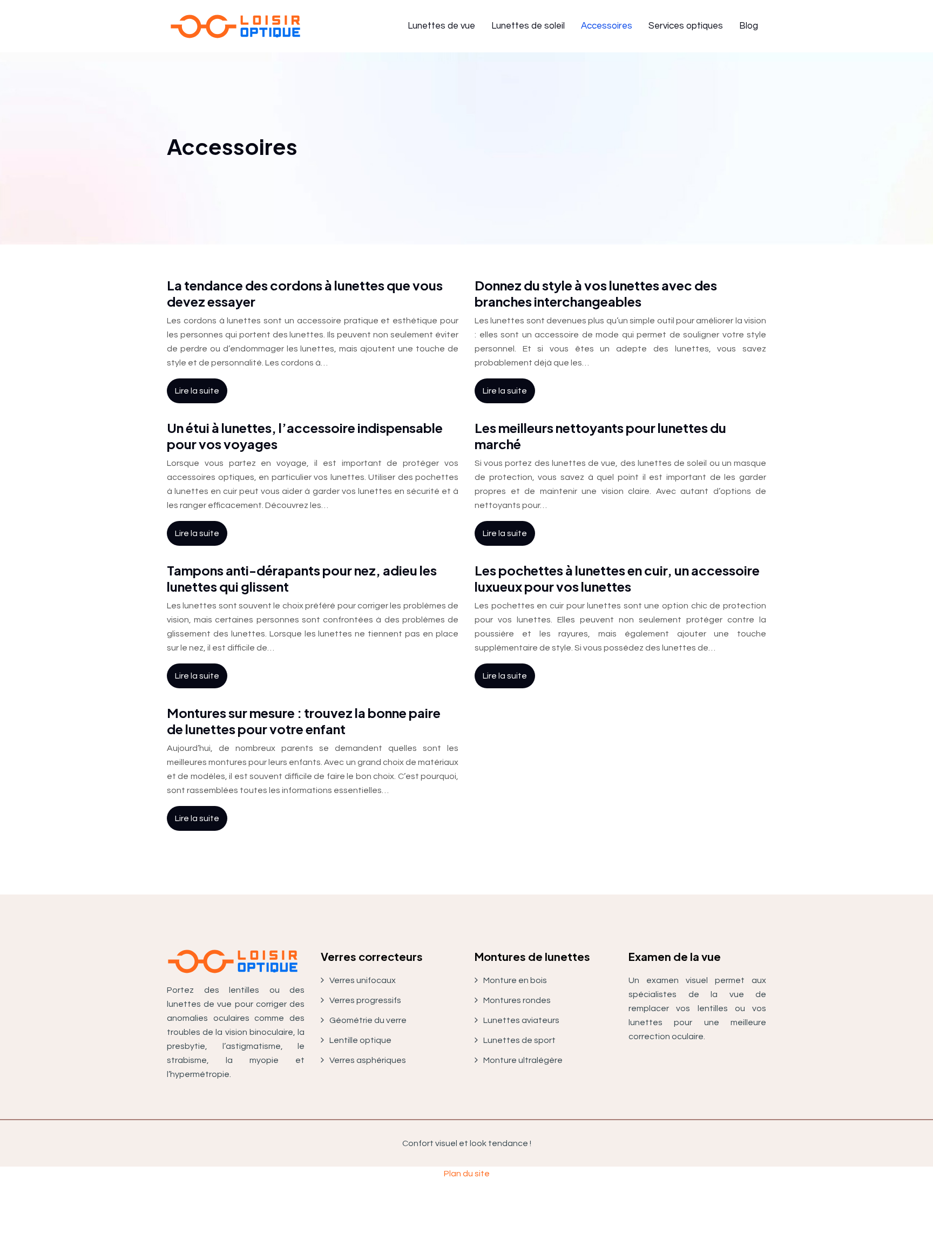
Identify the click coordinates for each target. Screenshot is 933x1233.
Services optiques (685, 26)
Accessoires (606, 26)
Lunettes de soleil (528, 26)
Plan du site (467, 1173)
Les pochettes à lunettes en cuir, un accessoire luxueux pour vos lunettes (617, 578)
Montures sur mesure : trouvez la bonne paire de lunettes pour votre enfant (304, 720)
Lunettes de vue (441, 26)
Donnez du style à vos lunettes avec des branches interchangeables (596, 293)
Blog (748, 26)
